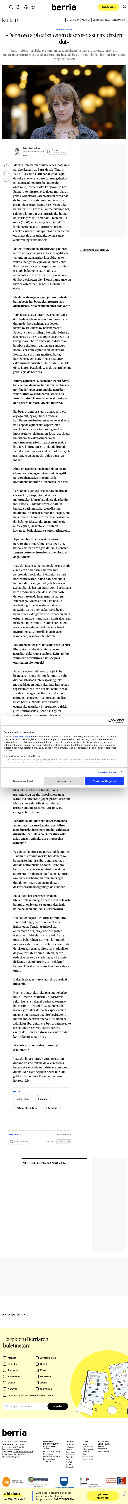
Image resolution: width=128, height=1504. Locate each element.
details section (110, 765)
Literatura (73, 19)
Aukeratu (62, 781)
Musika (86, 19)
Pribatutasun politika (87, 1450)
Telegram (70, 1447)
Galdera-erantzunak (51, 1456)
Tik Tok (69, 1462)
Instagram (70, 1454)
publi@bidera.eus (21, 1454)
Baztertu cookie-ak (23, 781)
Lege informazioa (87, 1445)
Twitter (69, 1449)
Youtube (70, 1457)
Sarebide (47, 1461)
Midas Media (103, 1451)
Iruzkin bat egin (20, 1141)
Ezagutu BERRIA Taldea (50, 1447)
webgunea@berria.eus (23, 1451)
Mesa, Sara (23, 1098)
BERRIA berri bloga (51, 1451)
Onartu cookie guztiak (105, 781)
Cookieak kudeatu (108, 772)
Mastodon (70, 1467)
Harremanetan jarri (10, 1457)
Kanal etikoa (87, 1459)
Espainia (42, 1098)
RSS (68, 1459)
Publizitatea (48, 1454)
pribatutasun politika (30, 1395)
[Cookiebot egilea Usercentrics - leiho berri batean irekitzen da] (110, 720)
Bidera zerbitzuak (102, 1447)
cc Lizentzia (87, 1456)
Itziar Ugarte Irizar (32, 148)
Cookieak (86, 1454)
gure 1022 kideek (22, 736)
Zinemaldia (118, 19)
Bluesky (69, 1465)
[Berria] (14, 1434)
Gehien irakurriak (94, 250)
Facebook (70, 1452)
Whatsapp (70, 1444)
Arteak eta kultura (27, 1107)
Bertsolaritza (101, 19)
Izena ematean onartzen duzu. (30, 1395)
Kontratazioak (49, 1459)
